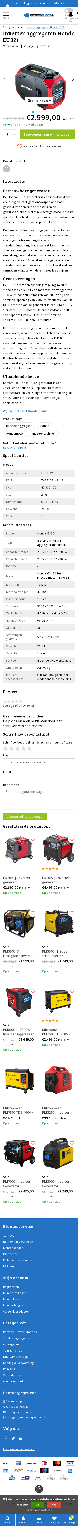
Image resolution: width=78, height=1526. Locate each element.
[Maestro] (45, 1472)
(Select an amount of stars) (38, 742)
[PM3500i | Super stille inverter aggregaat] (58, 923)
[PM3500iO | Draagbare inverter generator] (19, 923)
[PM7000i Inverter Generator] (19, 1153)
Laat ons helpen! (14, 447)
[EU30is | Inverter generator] (19, 849)
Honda (14, 46)
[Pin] (20, 1465)
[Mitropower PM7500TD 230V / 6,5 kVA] (58, 1001)
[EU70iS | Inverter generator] (58, 849)
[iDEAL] (45, 1465)
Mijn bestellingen (14, 1293)
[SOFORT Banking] (20, 1472)
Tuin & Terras (12, 1350)
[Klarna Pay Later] (65, 1479)
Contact (8, 1235)
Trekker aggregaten (16, 1338)
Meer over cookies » (39, 1510)
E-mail (7, 772)
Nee (54, 1504)
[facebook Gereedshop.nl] (6, 1438)
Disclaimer (10, 1254)
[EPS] (39, 1479)
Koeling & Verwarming (18, 1363)
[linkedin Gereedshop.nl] (21, 1438)
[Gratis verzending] (39, 1489)
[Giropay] (26, 1479)
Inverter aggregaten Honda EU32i (45, 27)
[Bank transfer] (7, 1465)
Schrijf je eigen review (36, 46)
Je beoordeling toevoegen (25, 816)
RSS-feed (9, 1266)
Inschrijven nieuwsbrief (19, 1449)
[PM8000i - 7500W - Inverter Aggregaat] (19, 1001)
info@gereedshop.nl (19, 1412)
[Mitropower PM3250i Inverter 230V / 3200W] (58, 1080)
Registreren (11, 1287)
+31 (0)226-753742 (16, 1406)
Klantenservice (13, 1248)
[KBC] (13, 1479)
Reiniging (9, 1369)
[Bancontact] (7, 1472)
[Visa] (71, 1465)
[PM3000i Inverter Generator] (58, 1153)
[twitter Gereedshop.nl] (13, 1438)
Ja (37, 1504)
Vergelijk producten (16, 1311)
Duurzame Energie (16, 1357)
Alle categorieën (14, 1381)
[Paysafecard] (33, 1472)
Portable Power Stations (20, 1332)
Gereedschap (12, 1375)
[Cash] (33, 1465)
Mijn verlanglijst (14, 1305)
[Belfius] (58, 1472)
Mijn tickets (11, 1299)
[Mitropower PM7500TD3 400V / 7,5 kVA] (19, 1080)
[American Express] (71, 1472)
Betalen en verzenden (18, 1242)
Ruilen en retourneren (18, 1260)
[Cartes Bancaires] (52, 1479)
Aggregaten (11, 1344)
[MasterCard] (58, 1465)
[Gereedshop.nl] (39, 15)
